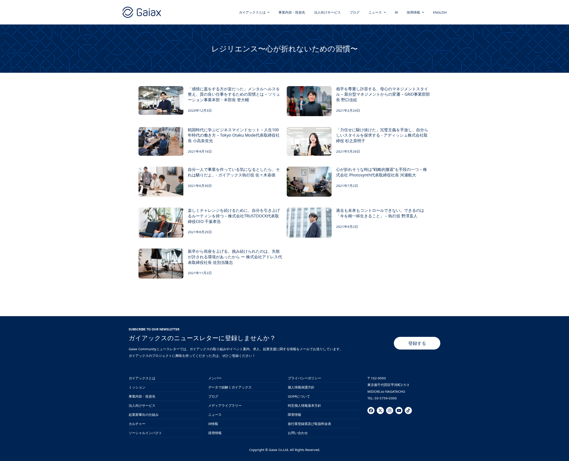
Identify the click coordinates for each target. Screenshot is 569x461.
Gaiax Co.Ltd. (279, 449)
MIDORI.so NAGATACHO (386, 391)
